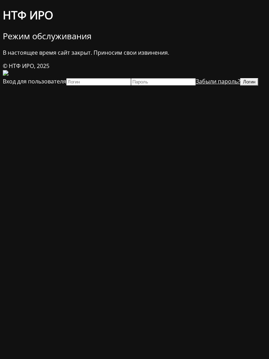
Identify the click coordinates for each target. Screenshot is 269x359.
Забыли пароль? (218, 81)
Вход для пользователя (34, 81)
